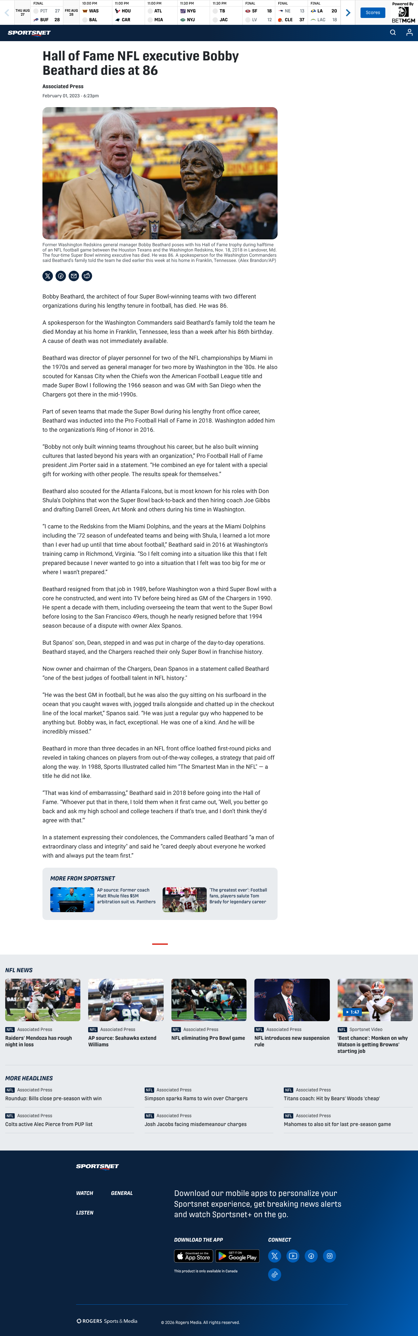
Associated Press (63, 86)
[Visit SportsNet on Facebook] (311, 1255)
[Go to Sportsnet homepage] (29, 34)
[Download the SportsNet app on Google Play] (237, 1255)
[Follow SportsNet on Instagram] (329, 1255)
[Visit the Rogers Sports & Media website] (107, 1321)
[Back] (7, 12)
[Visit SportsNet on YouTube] (292, 1255)
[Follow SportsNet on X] (274, 1255)
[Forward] (348, 12)
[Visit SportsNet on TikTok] (274, 1274)
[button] (393, 33)
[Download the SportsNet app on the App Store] (193, 1255)
